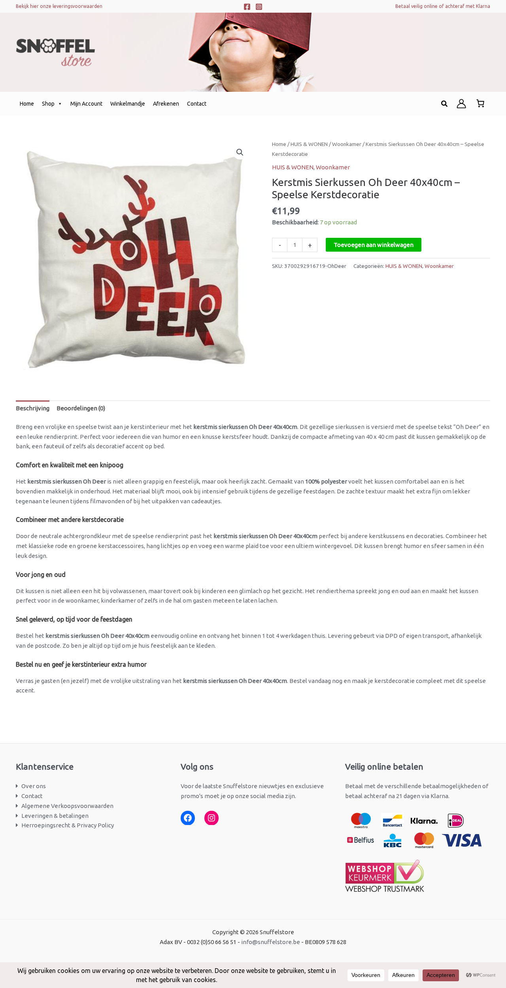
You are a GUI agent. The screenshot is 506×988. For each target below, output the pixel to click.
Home (27, 104)
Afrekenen (166, 104)
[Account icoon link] (461, 104)
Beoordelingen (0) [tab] (81, 408)
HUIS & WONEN (309, 144)
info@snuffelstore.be (270, 942)
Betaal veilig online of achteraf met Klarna (442, 6)
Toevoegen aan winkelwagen (373, 244)
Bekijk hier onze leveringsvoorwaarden (59, 6)
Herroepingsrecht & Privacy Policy (67, 825)
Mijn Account (86, 104)
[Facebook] (247, 6)
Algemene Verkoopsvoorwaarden (67, 805)
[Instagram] (258, 6)
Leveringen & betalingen (55, 815)
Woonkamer (346, 144)
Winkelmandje (127, 104)
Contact (196, 104)
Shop (48, 104)
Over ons (33, 786)
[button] (444, 104)
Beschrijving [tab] (32, 408)
